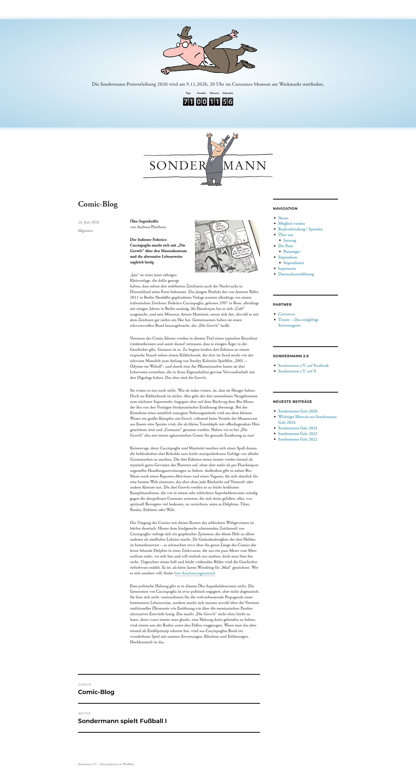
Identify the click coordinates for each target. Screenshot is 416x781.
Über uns (285, 234)
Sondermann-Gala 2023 (297, 433)
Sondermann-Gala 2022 (297, 439)
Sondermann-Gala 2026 (297, 411)
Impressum (287, 268)
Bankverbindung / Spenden (300, 229)
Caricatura (286, 314)
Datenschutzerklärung (296, 274)
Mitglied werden (291, 223)
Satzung (289, 240)
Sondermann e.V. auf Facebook (303, 365)
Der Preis (285, 246)
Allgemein (85, 230)
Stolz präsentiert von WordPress (117, 764)
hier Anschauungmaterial (194, 573)
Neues (283, 218)
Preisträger (291, 251)
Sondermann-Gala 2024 (297, 428)
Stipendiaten (293, 263)
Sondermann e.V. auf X (297, 371)
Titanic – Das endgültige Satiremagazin (298, 322)
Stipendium (287, 257)
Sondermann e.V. (87, 764)
